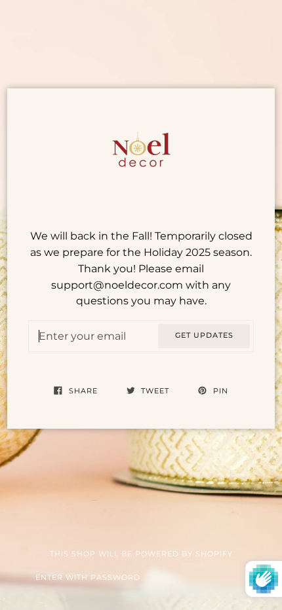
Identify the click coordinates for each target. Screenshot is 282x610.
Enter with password (87, 577)
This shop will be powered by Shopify (141, 554)
